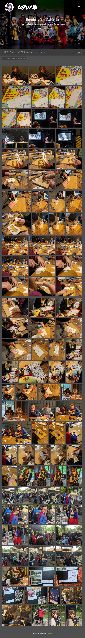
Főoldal (4, 52)
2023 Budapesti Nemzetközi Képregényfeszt (31, 52)
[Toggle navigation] (78, 7)
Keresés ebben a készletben (15, 58)
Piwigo (49, 633)
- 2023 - (12, 52)
